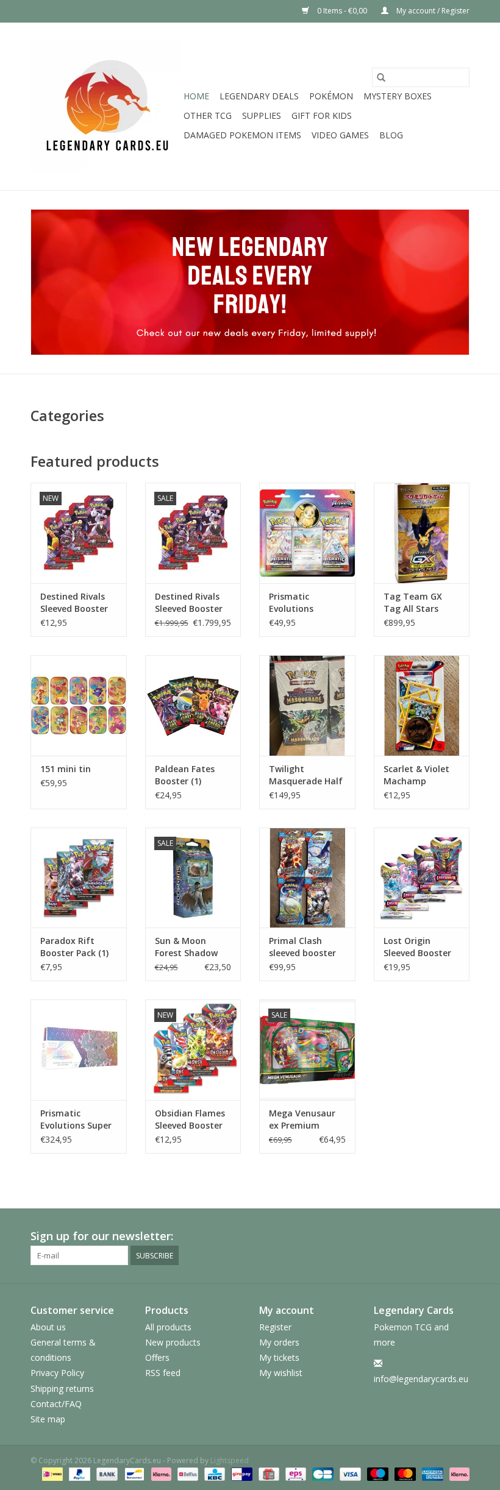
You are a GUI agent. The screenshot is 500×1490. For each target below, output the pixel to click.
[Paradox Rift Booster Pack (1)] (78, 878)
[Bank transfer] (106, 1473)
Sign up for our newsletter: (101, 1236)
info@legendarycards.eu (421, 1379)
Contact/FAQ (56, 1404)
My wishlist (280, 1372)
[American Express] (431, 1473)
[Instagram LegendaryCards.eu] (460, 1236)
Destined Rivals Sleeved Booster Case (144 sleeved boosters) (192, 603)
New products (173, 1342)
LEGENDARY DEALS (259, 96)
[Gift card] (267, 1473)
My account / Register (432, 10)
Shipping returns (62, 1388)
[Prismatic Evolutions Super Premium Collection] (78, 1049)
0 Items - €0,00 (342, 10)
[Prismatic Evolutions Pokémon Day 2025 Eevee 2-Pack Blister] (307, 533)
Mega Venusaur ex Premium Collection (302, 1119)
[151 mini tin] (78, 705)
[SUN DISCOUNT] (250, 282)
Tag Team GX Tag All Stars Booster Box (413, 603)
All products (168, 1327)
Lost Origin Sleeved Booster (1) (417, 947)
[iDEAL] (51, 1473)
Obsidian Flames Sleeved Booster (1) (190, 1119)
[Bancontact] (133, 1473)
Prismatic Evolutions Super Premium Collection (76, 1119)
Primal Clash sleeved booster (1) (302, 947)
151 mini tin (65, 769)
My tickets (279, 1357)
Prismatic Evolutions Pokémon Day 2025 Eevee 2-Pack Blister (307, 603)
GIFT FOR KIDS (321, 115)
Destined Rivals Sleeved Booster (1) (74, 603)
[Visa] (349, 1473)
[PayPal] (78, 1473)
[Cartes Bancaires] (321, 1473)
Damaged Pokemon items (242, 135)
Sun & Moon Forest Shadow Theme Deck (186, 947)
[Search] (381, 77)
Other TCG (208, 115)
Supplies (261, 115)
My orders (279, 1342)
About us (48, 1327)
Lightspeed (229, 1460)
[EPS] (294, 1473)
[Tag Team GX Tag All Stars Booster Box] (422, 533)
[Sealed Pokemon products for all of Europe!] (105, 106)
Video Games (340, 135)
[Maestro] (376, 1473)
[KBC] (213, 1473)
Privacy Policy (57, 1372)
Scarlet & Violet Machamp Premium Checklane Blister (420, 775)
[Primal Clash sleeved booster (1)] (307, 878)
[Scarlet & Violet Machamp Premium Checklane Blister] (422, 705)
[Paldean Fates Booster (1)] (193, 705)
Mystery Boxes (397, 96)
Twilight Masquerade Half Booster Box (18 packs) (306, 775)
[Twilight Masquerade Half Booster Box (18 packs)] (307, 705)
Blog (391, 135)
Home (196, 96)
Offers (157, 1357)
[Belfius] (186, 1473)
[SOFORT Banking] (160, 1473)
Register (275, 1327)
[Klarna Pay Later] (457, 1473)
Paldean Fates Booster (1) (185, 775)
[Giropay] (240, 1473)
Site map (47, 1419)
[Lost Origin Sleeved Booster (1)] (422, 878)
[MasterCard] (404, 1473)
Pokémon (331, 96)
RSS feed (162, 1372)
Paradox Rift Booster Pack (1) (74, 947)
